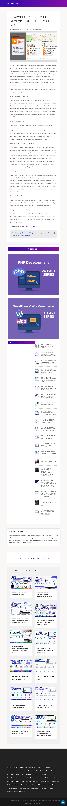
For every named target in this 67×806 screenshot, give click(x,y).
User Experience (26, 236)
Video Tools (43, 788)
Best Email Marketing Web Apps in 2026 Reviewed (48, 445)
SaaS (22, 784)
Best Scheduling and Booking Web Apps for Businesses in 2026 (48, 421)
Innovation (53, 778)
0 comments (37, 30)
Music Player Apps (45, 781)
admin (14, 30)
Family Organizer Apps (12, 778)
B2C (43, 767)
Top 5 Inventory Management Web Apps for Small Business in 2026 (48, 380)
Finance (22, 778)
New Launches (49, 233)
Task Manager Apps (12, 788)
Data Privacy (10, 774)
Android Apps (23, 767)
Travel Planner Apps (24, 788)
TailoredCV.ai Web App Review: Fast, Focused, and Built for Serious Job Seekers (48, 494)
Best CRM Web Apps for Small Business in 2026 (48, 452)
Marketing (28, 781)
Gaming (41, 778)
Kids (23, 781)
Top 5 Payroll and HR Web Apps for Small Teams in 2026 (48, 404)
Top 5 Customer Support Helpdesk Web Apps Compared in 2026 (48, 412)
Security (28, 784)
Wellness (9, 791)
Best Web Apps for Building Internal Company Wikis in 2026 (48, 354)
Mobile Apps (40, 233)
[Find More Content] (63, 802)
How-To (47, 778)
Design (17, 774)
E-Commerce (36, 774)
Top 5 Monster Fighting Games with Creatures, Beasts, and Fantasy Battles (48, 503)
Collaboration (22, 771)
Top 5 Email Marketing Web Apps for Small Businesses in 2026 (48, 396)
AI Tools (9, 767)
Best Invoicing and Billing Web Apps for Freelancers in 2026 (48, 429)
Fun (36, 778)
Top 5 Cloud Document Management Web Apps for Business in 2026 (48, 362)
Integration (10, 781)
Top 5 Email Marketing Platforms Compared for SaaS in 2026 (48, 437)
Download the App (30, 226)
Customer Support (50, 771)
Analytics (16, 767)
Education (43, 774)
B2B (39, 767)
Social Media (52, 784)
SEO (33, 784)
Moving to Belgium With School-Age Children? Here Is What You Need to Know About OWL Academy (48, 484)
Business (48, 767)
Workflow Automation (19, 791)
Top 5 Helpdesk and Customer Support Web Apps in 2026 (49, 388)
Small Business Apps (41, 784)
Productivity (15, 236)
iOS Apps (32, 233)
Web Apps (50, 788)
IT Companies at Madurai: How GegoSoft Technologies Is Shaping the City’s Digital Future (47, 472)
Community (31, 771)
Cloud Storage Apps (12, 771)
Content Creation (40, 771)
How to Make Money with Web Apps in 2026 (48, 460)
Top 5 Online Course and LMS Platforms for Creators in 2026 (48, 370)
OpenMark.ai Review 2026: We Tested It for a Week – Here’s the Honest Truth (49, 513)
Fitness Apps (30, 778)
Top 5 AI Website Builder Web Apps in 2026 (47, 346)
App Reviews (23, 233)
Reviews (29, 30)
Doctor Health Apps (26, 774)
